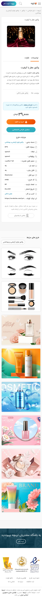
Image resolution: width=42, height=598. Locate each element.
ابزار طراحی (31, 10)
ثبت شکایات (30, 581)
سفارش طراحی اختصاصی (21, 129)
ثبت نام (21, 541)
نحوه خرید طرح (34, 578)
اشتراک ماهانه (28, 105)
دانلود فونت (9, 578)
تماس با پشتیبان (19, 215)
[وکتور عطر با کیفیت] (21, 36)
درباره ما (20, 581)
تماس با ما (11, 581)
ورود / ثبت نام (9, 3)
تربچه (39, 10)
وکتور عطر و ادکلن (22, 93)
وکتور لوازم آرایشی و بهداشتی (14, 142)
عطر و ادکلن (8, 194)
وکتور (23, 10)
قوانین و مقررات (21, 578)
